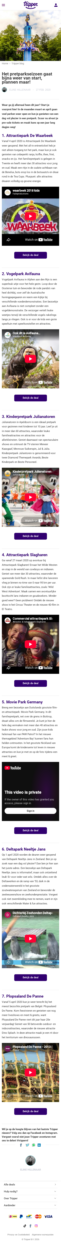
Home (5, 63)
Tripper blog (18, 63)
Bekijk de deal (30, 255)
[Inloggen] (56, 5)
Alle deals (9, 1184)
